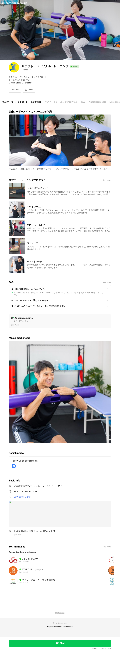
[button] (28, 90)
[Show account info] (74, 66)
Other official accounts (63, 626)
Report (50, 626)
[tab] (21, 101)
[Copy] (53, 530)
